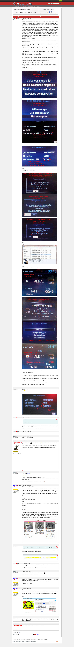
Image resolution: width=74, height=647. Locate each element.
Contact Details (28, 639)
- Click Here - (43, 442)
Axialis (30, 641)
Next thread (51, 9)
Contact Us (39, 6)
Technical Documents (18, 6)
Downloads (41, 639)
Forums (19, 9)
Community (25, 6)
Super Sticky (28, 9)
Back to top (38, 634)
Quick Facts (34, 639)
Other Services (30, 6)
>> (20, 632)
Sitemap (31, 639)
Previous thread (46, 9)
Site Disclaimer (23, 639)
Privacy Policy (14, 639)
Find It (35, 6)
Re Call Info (38, 639)
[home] (22, 3)
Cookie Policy (19, 639)
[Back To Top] (57, 641)
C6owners (15, 9)
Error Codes (45, 639)
